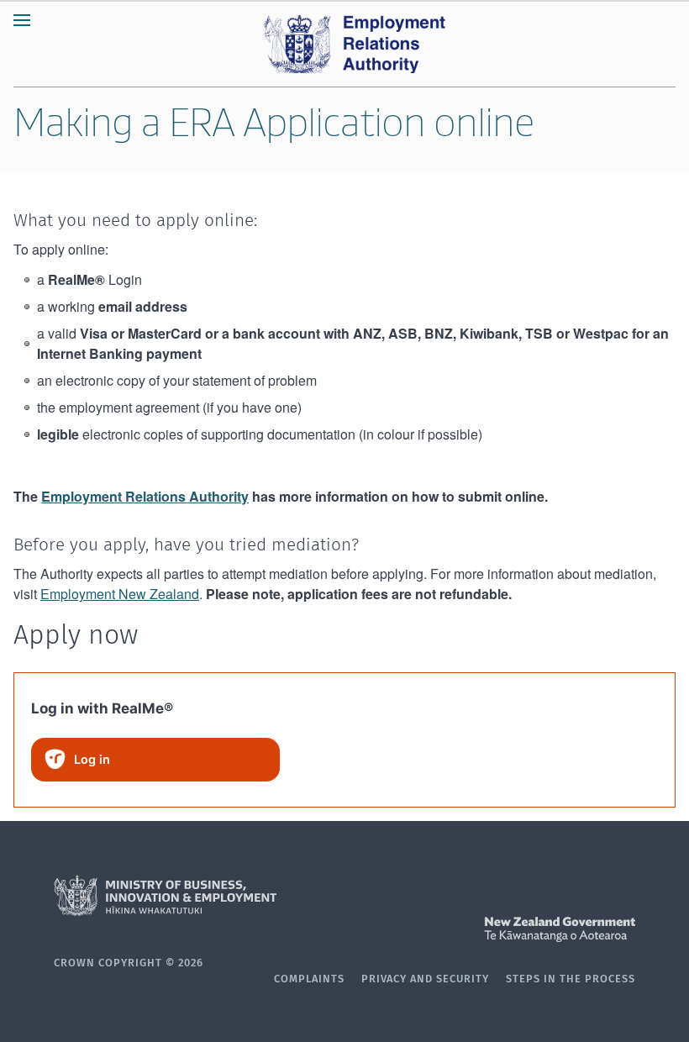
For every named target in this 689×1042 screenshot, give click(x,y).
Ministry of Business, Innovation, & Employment (344, 896)
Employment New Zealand (119, 593)
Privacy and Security (425, 979)
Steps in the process (570, 979)
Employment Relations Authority (145, 496)
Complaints (309, 979)
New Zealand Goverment (344, 929)
